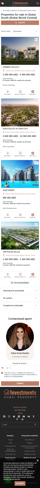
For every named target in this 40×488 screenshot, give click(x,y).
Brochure (7, 94)
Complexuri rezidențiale (13, 305)
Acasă (10, 440)
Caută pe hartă (29, 451)
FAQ (10, 443)
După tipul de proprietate (13, 291)
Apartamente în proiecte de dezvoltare (29, 447)
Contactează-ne (10, 446)
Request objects (19, 94)
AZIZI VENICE (8, 190)
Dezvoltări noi (29, 440)
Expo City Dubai (8, 146)
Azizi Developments (10, 208)
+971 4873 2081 (20, 410)
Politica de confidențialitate (10, 450)
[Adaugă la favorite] (36, 39)
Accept (20, 483)
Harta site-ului (10, 454)
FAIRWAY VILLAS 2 (11, 67)
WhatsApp (32, 94)
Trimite (20, 383)
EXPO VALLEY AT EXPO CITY (15, 129)
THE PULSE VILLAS (11, 252)
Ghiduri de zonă (29, 454)
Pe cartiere (7, 298)
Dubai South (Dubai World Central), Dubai (20, 71)
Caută (21, 23)
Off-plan (30, 443)
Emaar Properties (9, 85)
